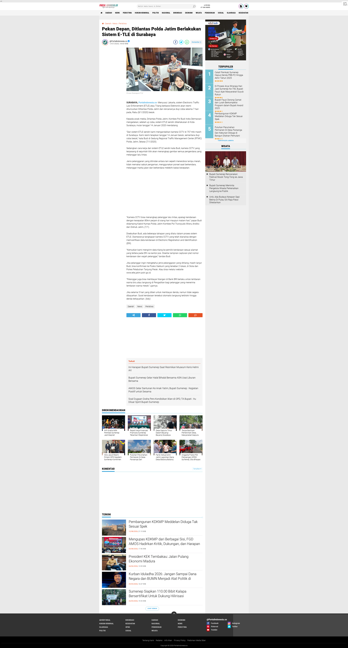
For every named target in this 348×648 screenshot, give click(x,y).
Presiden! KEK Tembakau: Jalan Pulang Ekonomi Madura (158, 558)
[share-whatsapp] (187, 42)
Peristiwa (127, 13)
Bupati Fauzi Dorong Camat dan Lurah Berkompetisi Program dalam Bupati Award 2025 (229, 104)
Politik (155, 13)
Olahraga (231, 13)
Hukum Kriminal (142, 13)
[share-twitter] (181, 42)
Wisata (199, 13)
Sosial (221, 13)
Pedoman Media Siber (196, 640)
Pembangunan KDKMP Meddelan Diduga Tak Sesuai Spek (163, 524)
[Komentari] (195, 315)
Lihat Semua (152, 608)
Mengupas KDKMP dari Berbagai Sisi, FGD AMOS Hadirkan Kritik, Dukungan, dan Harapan (164, 541)
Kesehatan (243, 13)
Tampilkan (196, 469)
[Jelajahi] (345, 3)
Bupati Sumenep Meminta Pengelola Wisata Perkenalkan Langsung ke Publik (223, 188)
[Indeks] (241, 6)
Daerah (108, 13)
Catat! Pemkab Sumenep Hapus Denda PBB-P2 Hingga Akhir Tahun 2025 (229, 75)
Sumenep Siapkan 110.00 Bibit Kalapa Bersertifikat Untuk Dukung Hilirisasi (157, 593)
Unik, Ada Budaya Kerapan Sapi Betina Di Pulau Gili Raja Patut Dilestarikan (224, 200)
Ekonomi (189, 13)
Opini (127, 627)
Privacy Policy (180, 640)
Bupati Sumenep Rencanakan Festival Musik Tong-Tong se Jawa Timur (226, 177)
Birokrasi (177, 13)
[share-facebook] (175, 42)
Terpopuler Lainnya (226, 140)
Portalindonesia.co (148, 102)
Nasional (166, 13)
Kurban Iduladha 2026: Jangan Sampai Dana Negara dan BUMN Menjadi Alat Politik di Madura (162, 578)
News (117, 13)
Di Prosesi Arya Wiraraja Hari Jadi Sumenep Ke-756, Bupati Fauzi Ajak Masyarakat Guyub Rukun (229, 90)
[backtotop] (174, 614)
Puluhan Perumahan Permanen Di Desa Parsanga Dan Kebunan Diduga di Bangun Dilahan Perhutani (228, 131)
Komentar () (196, 42)
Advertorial (104, 620)
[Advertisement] (113, 88)
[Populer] (246, 6)
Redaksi (159, 640)
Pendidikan (210, 13)
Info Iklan (168, 640)
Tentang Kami (148, 640)
